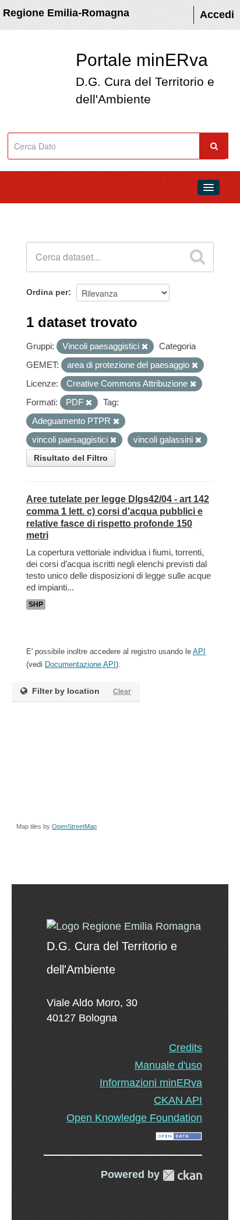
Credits (185, 1048)
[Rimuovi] (145, 346)
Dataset (33, 213)
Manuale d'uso (168, 1065)
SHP (36, 604)
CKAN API (178, 1100)
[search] (197, 257)
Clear (122, 691)
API (199, 651)
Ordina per (47, 292)
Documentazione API (80, 664)
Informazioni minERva (151, 1083)
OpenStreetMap (74, 826)
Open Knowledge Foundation (134, 1118)
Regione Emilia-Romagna (66, 13)
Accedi (217, 14)
